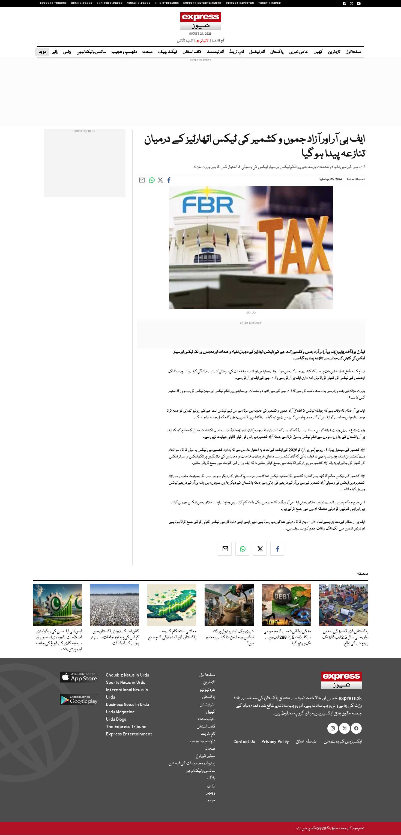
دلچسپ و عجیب (124, 52)
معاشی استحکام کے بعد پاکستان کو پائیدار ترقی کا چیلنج (172, 634)
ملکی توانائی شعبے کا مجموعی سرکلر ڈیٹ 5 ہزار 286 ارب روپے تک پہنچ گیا (287, 637)
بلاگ (211, 778)
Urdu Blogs (116, 719)
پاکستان (276, 52)
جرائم (211, 800)
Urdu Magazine (120, 712)
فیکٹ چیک (167, 52)
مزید (42, 52)
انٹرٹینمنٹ (215, 52)
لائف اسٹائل (192, 52)
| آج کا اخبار (216, 40)
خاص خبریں (298, 52)
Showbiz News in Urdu (127, 675)
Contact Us (244, 741)
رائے (55, 52)
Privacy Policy (275, 741)
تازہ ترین (334, 52)
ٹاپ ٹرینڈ (236, 52)
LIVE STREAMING (167, 3)
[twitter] (260, 549)
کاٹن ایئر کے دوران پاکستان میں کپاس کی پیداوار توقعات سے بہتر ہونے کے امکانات (115, 637)
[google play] (68, 701)
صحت (147, 52)
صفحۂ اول (353, 52)
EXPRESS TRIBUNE (53, 3)
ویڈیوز (210, 793)
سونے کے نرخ (205, 756)
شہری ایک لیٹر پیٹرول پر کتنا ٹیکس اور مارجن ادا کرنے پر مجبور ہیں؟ (230, 637)
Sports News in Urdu (125, 682)
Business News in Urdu (127, 704)
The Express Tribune (126, 726)
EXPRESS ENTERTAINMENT (202, 3)
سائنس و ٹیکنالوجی (91, 52)
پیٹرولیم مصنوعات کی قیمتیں (192, 763)
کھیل (318, 52)
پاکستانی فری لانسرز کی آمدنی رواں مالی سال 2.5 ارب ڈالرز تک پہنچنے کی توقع (345, 637)
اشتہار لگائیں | (186, 40)
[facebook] (277, 549)
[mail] (225, 549)
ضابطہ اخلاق (306, 741)
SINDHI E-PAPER (139, 3)
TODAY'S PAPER (269, 3)
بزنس (67, 52)
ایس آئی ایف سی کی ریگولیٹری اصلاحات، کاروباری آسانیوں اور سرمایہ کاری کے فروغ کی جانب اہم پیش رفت (59, 640)
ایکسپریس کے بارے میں (343, 741)
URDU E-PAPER (81, 3)
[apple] (68, 679)
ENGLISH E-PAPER (110, 3)
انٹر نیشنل (257, 52)
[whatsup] (242, 549)
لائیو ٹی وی (202, 40)
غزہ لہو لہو (207, 690)
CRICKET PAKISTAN (240, 3)
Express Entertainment (129, 734)
